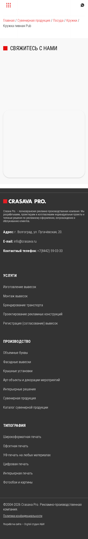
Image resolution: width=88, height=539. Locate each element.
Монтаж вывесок (15, 296)
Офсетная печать (15, 446)
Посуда (58, 20)
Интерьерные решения (19, 389)
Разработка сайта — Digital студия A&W (23, 524)
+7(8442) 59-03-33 (50, 251)
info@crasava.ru (25, 241)
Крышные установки (17, 371)
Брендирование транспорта (23, 305)
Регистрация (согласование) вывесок (30, 323)
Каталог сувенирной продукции (25, 407)
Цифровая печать (16, 464)
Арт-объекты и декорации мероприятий (31, 380)
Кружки (71, 20)
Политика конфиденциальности (22, 516)
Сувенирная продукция (34, 20)
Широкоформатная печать (22, 437)
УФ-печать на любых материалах (27, 455)
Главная (9, 20)
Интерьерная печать (18, 473)
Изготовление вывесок (19, 287)
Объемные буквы (15, 353)
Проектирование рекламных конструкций (32, 314)
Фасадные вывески (17, 362)
